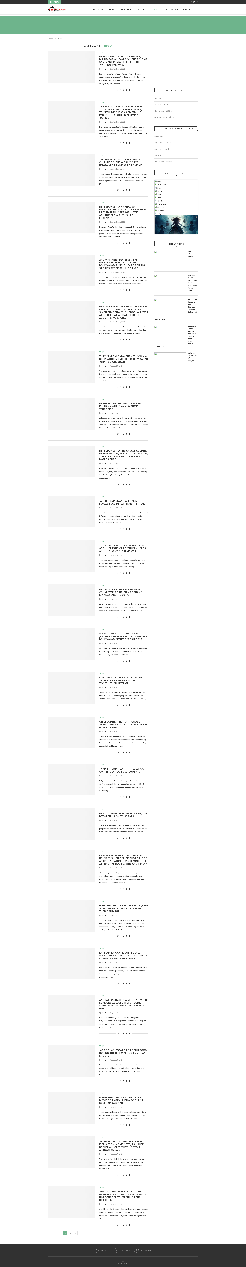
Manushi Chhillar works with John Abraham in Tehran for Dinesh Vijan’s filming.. (123, 908)
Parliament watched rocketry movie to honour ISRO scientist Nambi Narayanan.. (121, 1100)
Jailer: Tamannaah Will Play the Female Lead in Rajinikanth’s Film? (122, 502)
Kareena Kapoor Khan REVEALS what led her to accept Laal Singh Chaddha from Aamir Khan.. (123, 955)
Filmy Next (141, 9)
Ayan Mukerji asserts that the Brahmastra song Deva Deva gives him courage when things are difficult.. (122, 1195)
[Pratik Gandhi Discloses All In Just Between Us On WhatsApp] (71, 824)
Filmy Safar (97, 9)
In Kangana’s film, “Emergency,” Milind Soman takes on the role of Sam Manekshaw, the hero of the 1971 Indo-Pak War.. (123, 60)
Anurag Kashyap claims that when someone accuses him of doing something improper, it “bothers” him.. (123, 1004)
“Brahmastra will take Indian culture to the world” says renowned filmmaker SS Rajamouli (123, 162)
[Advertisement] (94, 24)
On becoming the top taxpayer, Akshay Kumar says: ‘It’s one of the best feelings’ (123, 724)
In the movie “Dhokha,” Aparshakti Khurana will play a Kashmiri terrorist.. (122, 406)
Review (164, 9)
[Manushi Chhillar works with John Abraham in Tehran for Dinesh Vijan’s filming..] (71, 916)
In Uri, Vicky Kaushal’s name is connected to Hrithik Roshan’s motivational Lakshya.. (121, 592)
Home (50, 39)
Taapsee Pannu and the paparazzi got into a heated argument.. (122, 770)
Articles (175, 9)
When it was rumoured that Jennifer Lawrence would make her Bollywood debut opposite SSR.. (123, 636)
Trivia (154, 9)
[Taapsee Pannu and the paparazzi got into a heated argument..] (71, 780)
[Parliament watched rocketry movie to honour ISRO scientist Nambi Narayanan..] (71, 1108)
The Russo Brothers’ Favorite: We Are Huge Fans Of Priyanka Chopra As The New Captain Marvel (122, 548)
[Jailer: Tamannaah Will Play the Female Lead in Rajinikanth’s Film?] (71, 511)
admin (104, 69)
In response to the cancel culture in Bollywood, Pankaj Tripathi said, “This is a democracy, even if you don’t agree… (123, 455)
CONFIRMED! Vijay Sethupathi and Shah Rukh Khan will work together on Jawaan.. (121, 680)
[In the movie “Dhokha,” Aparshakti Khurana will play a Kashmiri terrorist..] (71, 414)
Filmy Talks (127, 9)
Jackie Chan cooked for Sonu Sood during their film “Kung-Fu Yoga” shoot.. (123, 1053)
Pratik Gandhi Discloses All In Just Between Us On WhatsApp (123, 815)
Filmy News (112, 9)
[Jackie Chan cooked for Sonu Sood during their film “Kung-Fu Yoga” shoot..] (71, 1061)
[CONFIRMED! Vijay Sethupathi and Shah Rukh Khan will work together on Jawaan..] (71, 688)
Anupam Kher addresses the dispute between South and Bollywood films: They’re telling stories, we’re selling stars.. (122, 263)
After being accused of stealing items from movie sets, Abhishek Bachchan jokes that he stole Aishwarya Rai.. (121, 1145)
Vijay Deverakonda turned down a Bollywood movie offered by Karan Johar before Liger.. (123, 359)
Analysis (187, 9)
